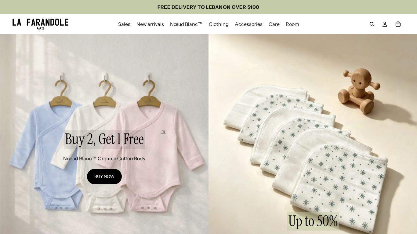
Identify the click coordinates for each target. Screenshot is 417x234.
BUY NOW (104, 176)
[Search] (372, 24)
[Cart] (398, 24)
